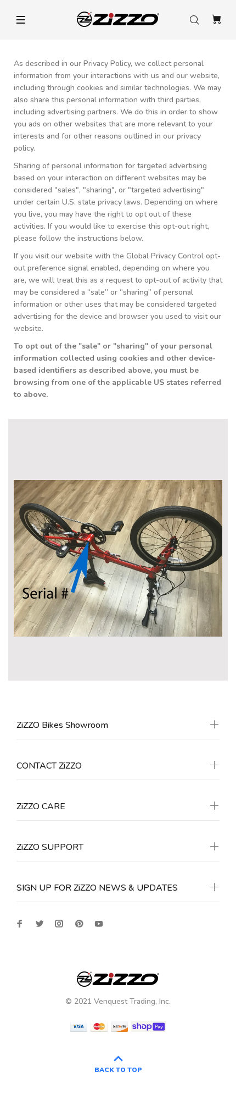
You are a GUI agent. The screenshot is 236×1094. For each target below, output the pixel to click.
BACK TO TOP (118, 1069)
